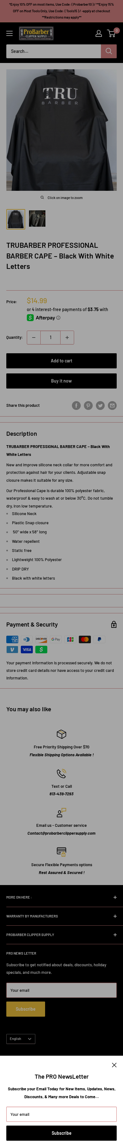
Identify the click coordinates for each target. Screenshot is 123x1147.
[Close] (114, 1064)
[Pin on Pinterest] (88, 405)
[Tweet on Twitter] (100, 405)
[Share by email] (112, 405)
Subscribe (62, 1133)
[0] (111, 33)
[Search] (109, 51)
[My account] (99, 33)
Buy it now (61, 380)
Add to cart (61, 360)
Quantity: (14, 337)
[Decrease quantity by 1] (33, 337)
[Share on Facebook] (76, 405)
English (15, 1038)
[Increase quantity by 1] (67, 337)
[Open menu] (9, 33)
